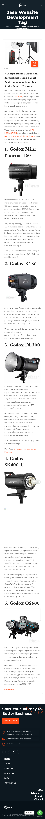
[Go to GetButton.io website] (40, 817)
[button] (42, 5)
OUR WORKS (9, 773)
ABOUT (7, 764)
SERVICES (8, 769)
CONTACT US (10, 783)
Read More (9, 689)
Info (6, 69)
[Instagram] (8, 752)
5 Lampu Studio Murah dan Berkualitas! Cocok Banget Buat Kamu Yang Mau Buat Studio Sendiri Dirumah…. (21, 80)
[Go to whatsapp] (40, 812)
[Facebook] (4, 752)
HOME (7, 759)
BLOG (6, 778)
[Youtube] (13, 752)
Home (8, 26)
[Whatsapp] (18, 752)
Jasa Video (18, 97)
